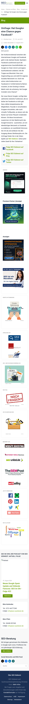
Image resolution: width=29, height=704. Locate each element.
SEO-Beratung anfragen (19, 3)
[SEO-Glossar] (14, 531)
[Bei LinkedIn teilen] (9, 47)
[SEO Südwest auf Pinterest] (11, 501)
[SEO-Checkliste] (14, 183)
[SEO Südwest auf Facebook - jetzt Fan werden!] (11, 495)
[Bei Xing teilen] (13, 47)
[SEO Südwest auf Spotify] (18, 495)
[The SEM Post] (14, 472)
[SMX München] (14, 338)
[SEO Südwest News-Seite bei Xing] (17, 507)
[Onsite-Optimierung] (14, 310)
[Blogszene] (14, 375)
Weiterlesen (7, 596)
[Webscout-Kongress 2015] (14, 346)
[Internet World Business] (14, 455)
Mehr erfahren (7, 651)
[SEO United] (14, 460)
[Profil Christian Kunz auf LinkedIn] (17, 501)
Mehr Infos (16, 684)
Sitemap (10, 699)
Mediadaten (18, 699)
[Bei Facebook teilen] (6, 47)
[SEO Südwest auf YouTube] (14, 512)
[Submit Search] (26, 666)
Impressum (21, 696)
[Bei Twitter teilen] (2, 47)
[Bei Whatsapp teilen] (16, 47)
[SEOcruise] (14, 354)
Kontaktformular (9, 692)
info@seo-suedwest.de (16, 611)
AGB (15, 696)
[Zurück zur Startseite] (7, 3)
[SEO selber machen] (14, 424)
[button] (27, 3)
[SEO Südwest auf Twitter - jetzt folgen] (11, 507)
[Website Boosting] (14, 446)
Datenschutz (8, 696)
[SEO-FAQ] (14, 399)
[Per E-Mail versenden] (20, 47)
